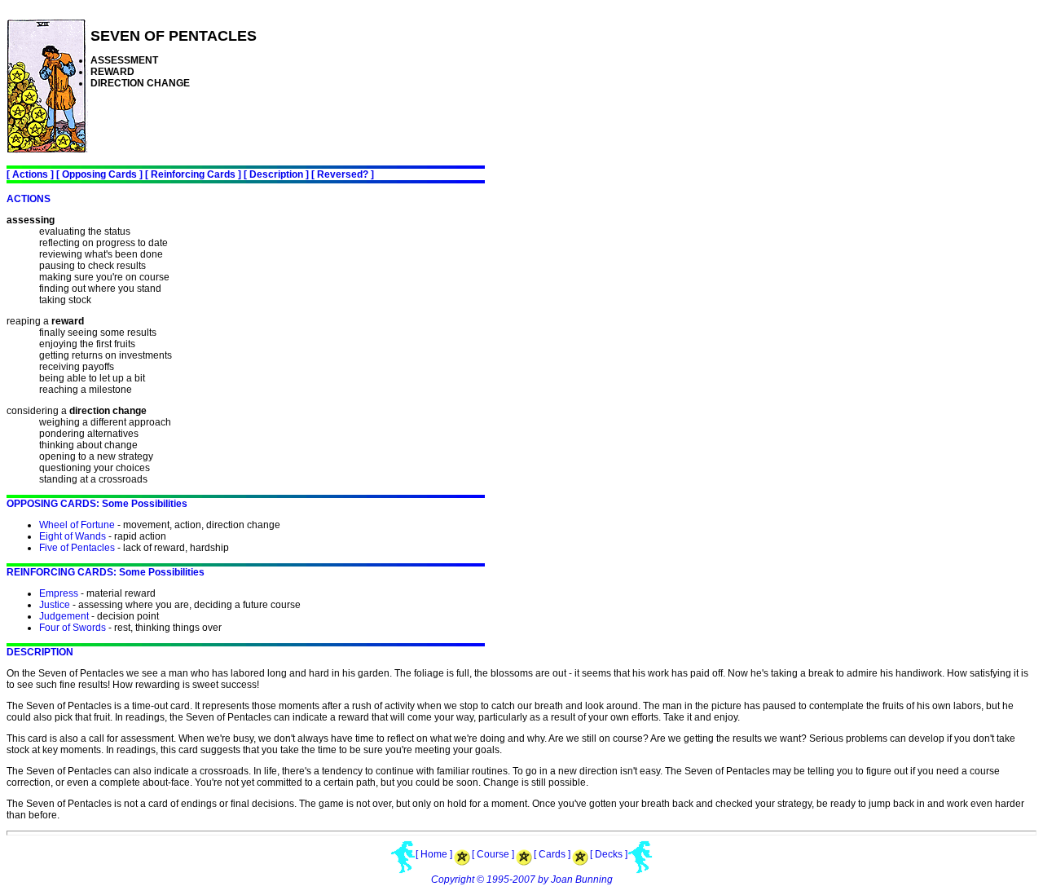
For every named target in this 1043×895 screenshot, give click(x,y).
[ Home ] (434, 854)
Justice (54, 605)
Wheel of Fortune (77, 525)
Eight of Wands (72, 536)
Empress (58, 593)
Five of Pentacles (77, 547)
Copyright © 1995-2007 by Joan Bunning (522, 879)
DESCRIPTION (40, 652)
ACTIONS (29, 199)
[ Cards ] (552, 854)
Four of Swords (72, 627)
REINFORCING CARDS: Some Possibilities (106, 572)
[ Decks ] (608, 854)
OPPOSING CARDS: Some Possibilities (97, 503)
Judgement (64, 616)
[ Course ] (493, 854)
